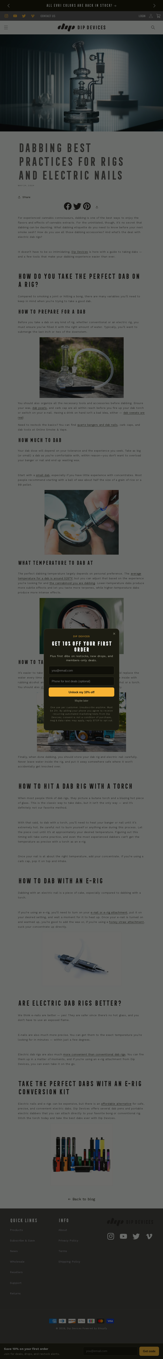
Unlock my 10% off (81, 692)
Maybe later (81, 700)
